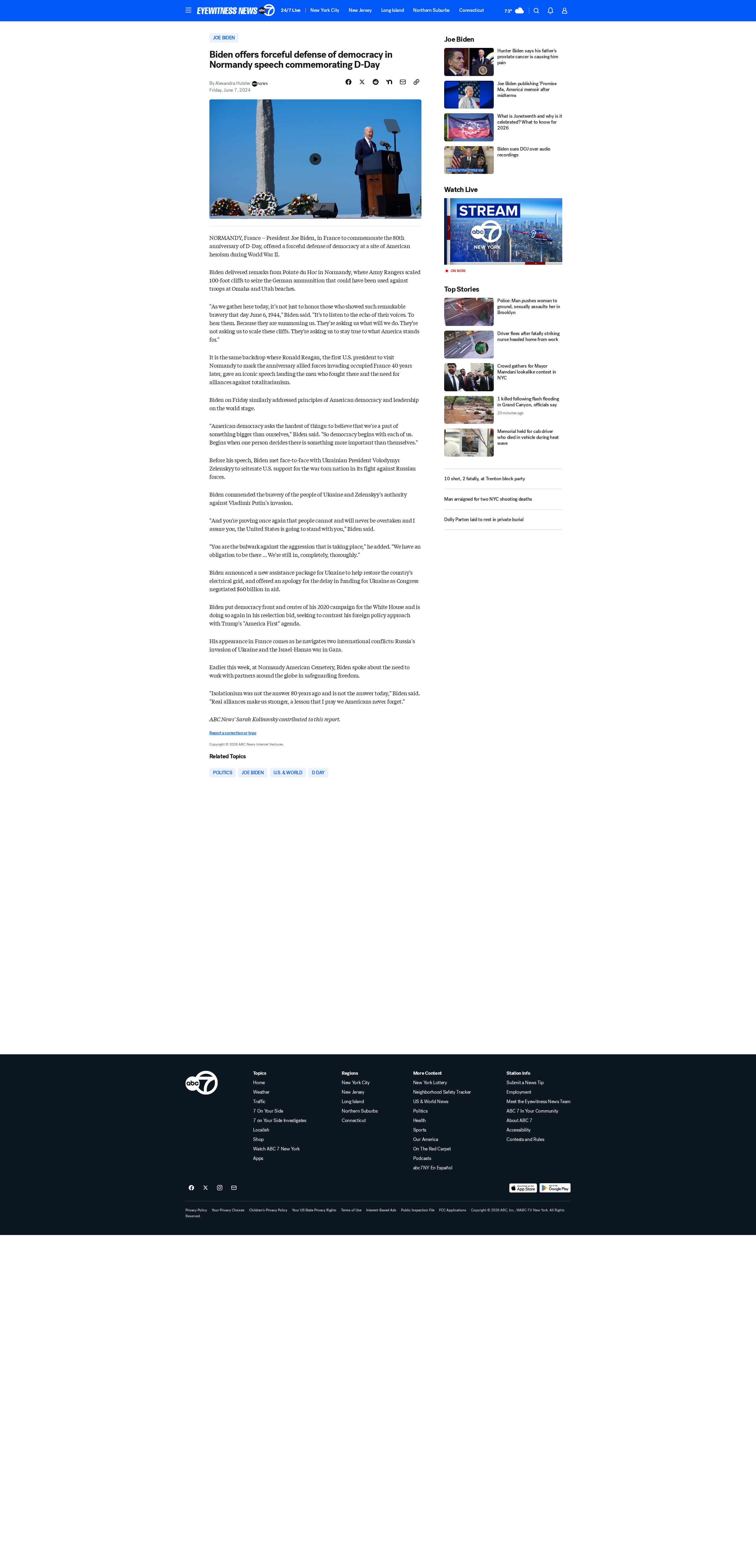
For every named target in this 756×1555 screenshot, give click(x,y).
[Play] (503, 231)
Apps (258, 1158)
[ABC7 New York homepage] (236, 10)
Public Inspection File (417, 1210)
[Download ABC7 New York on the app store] (523, 1188)
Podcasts (422, 1158)
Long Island (392, 10)
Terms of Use (351, 1210)
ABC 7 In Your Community (532, 1111)
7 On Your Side (268, 1111)
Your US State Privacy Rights (314, 1210)
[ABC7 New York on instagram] (220, 1188)
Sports (419, 1130)
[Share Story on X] (362, 82)
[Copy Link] (416, 82)
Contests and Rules (525, 1139)
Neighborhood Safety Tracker (442, 1092)
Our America (425, 1139)
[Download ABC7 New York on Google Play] (555, 1188)
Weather (261, 1092)
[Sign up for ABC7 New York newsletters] (234, 1188)
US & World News (430, 1101)
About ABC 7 (519, 1120)
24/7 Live (291, 10)
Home (259, 1082)
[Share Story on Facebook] (348, 82)
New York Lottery (430, 1082)
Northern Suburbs (431, 10)
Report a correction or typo (232, 733)
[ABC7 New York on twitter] (205, 1188)
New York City (324, 10)
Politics (420, 1111)
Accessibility (518, 1130)
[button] (188, 10)
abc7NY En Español (432, 1168)
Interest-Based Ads (381, 1210)
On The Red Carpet (432, 1149)
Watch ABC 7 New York (276, 1149)
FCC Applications (452, 1210)
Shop (258, 1139)
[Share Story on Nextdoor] (389, 82)
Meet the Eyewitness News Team (538, 1101)
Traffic (259, 1101)
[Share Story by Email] (403, 82)
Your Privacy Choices (228, 1210)
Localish (261, 1130)
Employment (518, 1092)
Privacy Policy (196, 1210)
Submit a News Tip (525, 1082)
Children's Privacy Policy (268, 1210)
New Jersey (360, 10)
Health (419, 1120)
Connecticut (471, 10)
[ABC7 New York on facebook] (191, 1188)
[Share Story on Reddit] (376, 82)
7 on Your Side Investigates (279, 1120)
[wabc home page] (201, 1083)
